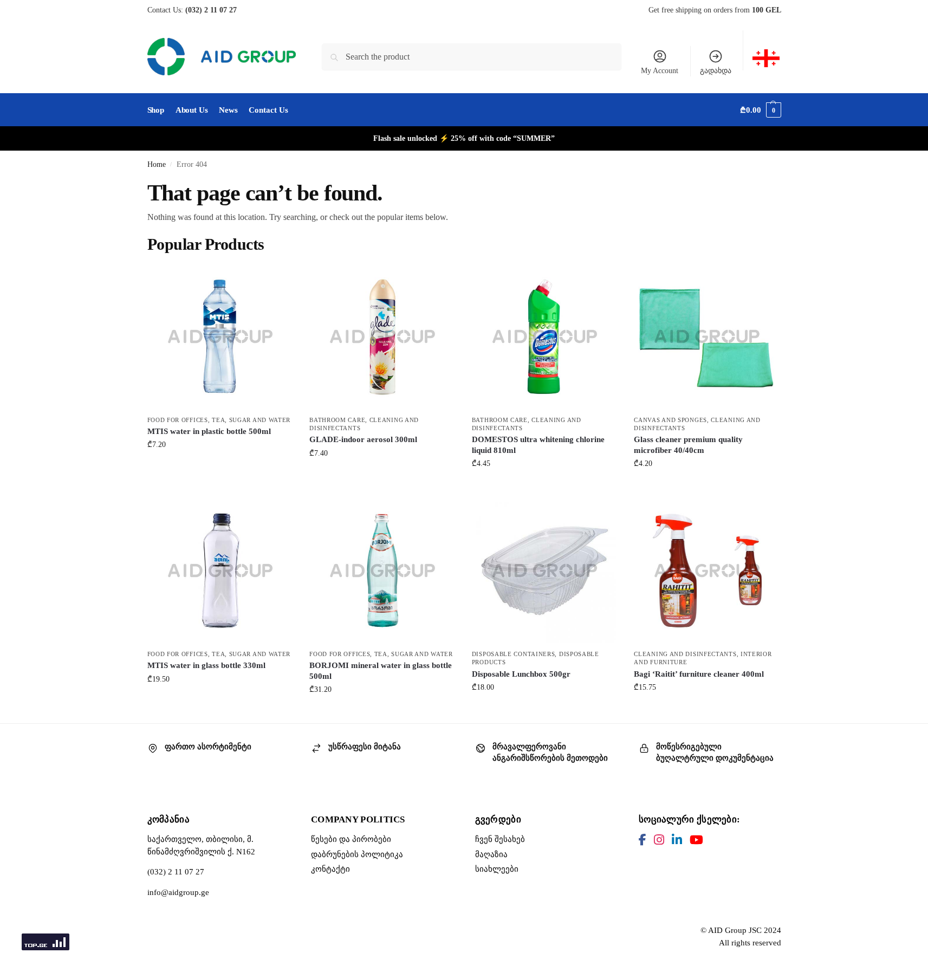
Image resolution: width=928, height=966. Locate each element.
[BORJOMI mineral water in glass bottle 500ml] (382, 570)
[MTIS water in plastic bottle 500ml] (220, 336)
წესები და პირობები (351, 839)
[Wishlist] (277, 279)
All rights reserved (750, 942)
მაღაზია (491, 854)
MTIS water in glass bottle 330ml (206, 665)
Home (156, 164)
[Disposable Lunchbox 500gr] (545, 570)
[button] (760, 110)
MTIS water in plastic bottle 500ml (209, 431)
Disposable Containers (513, 654)
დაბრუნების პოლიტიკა (357, 854)
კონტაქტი (330, 869)
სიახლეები (496, 869)
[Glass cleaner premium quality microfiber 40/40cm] (707, 336)
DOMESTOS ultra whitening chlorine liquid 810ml (538, 445)
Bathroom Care (337, 420)
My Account (659, 71)
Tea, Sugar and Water (251, 420)
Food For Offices (177, 420)
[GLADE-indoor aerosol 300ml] (382, 336)
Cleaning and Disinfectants (685, 654)
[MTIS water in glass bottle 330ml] (220, 570)
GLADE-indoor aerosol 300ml (363, 439)
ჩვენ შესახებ (500, 839)
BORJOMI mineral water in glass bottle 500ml (380, 670)
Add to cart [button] (220, 467)
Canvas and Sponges (670, 420)
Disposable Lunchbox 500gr (521, 674)
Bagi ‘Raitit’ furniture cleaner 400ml (699, 674)
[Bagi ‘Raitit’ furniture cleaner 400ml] (707, 570)
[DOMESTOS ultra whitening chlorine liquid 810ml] (545, 336)
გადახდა (715, 71)
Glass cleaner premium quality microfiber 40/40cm (688, 445)
